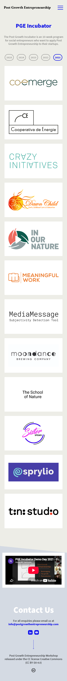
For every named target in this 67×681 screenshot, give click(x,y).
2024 (21, 57)
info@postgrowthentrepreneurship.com (33, 624)
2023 (33, 57)
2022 (45, 57)
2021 (58, 57)
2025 (9, 57)
